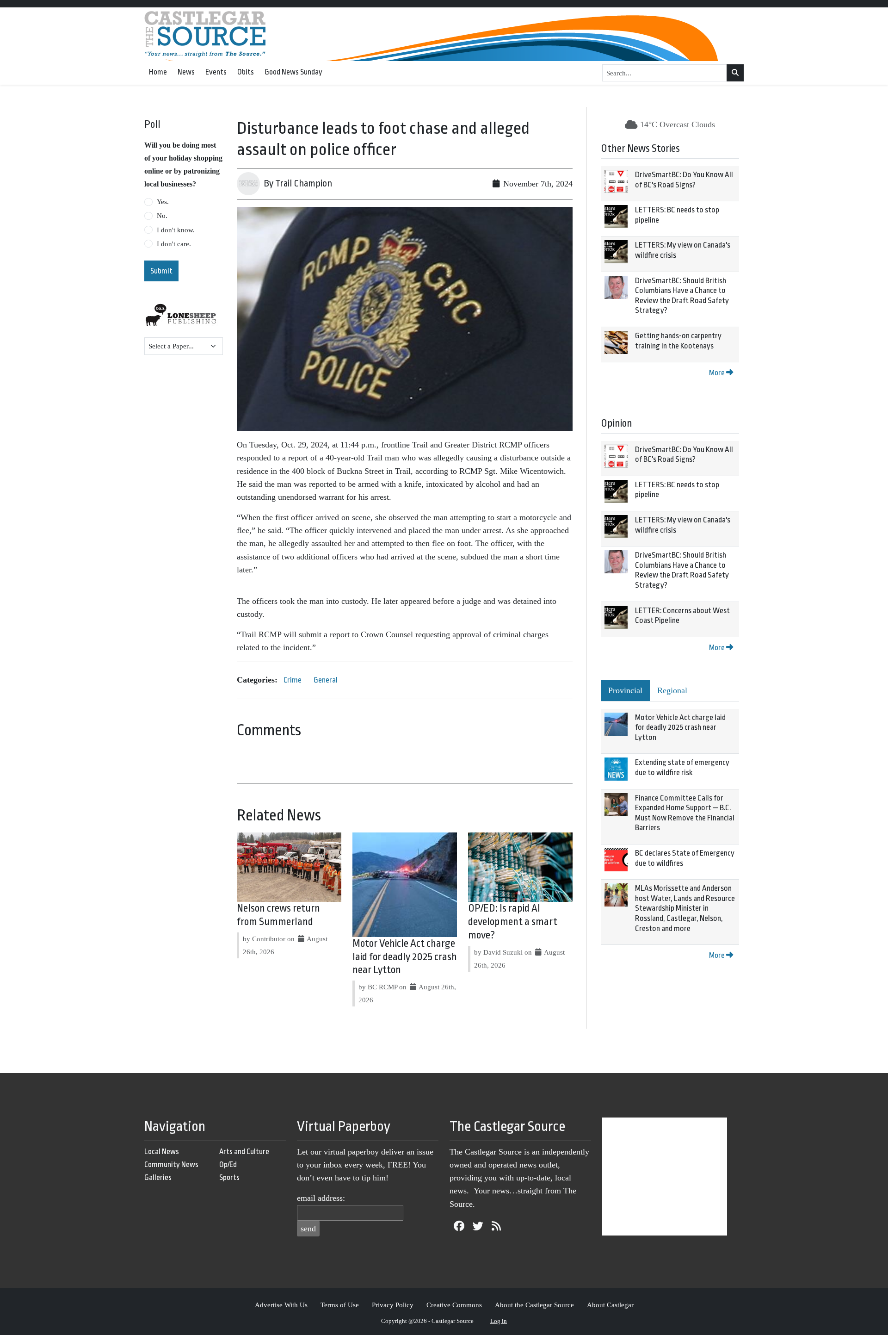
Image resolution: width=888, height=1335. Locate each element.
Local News (161, 1151)
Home (158, 72)
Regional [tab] (672, 690)
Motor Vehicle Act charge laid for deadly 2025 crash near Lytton (404, 957)
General (326, 680)
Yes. (163, 201)
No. (162, 215)
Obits (245, 72)
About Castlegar (610, 1305)
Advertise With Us (281, 1305)
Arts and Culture (244, 1151)
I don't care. (174, 244)
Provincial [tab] (625, 690)
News (186, 72)
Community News (171, 1164)
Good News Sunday (293, 72)
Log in (498, 1320)
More (717, 372)
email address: (321, 1198)
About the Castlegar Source (534, 1305)
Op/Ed (228, 1164)
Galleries (158, 1177)
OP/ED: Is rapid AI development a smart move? (512, 921)
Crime (293, 680)
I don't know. (176, 230)
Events (216, 72)
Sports (229, 1177)
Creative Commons (454, 1305)
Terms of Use (340, 1305)
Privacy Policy (392, 1305)
